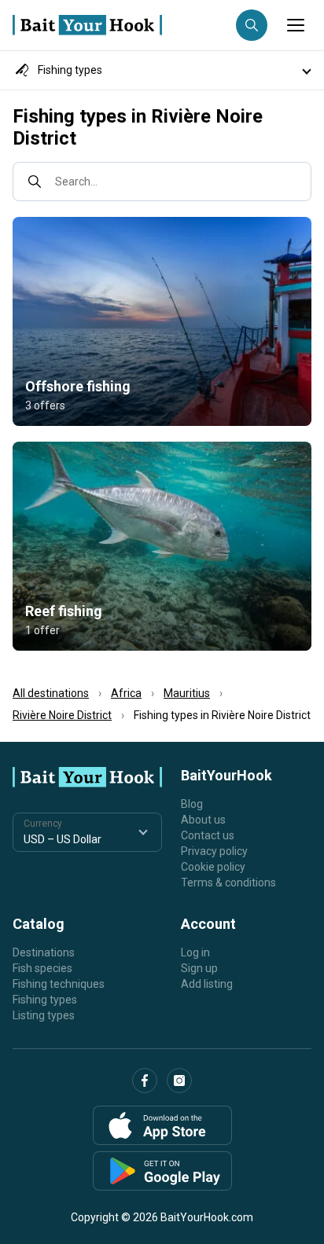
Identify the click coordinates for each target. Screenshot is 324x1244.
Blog (192, 804)
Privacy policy (214, 851)
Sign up (199, 968)
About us (203, 819)
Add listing (207, 984)
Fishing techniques (59, 984)
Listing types (44, 1015)
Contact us (207, 835)
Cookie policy (213, 867)
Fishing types (45, 999)
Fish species (42, 968)
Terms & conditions (228, 882)
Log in (195, 952)
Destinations (44, 952)
